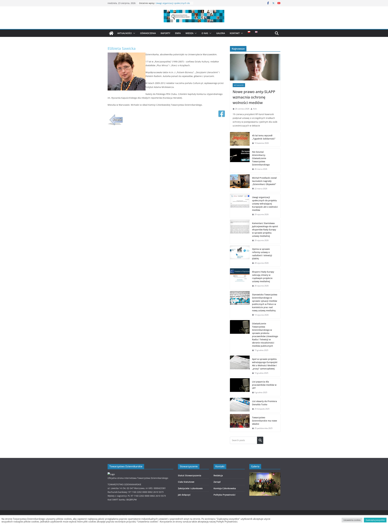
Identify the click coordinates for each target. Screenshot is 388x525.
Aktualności (124, 33)
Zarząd (217, 481)
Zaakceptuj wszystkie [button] (375, 520)
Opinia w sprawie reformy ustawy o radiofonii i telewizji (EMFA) (262, 254)
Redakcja (218, 475)
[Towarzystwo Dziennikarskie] (111, 33)
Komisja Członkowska (225, 488)
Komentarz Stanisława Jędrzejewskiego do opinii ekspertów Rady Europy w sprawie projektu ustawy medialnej (265, 229)
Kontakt (235, 33)
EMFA (178, 33)
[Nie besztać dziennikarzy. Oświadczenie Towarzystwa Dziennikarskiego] (240, 160)
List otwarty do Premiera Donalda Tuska (264, 403)
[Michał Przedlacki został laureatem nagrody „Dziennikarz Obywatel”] (240, 183)
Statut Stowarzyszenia (189, 475)
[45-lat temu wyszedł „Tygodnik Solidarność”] (240, 139)
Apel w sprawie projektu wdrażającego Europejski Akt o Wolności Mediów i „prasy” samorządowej (264, 364)
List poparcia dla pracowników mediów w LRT (264, 384)
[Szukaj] (260, 440)
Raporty (165, 33)
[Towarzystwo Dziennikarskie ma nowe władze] (240, 423)
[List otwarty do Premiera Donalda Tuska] (240, 405)
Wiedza (189, 33)
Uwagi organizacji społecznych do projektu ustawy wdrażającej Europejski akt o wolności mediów (265, 203)
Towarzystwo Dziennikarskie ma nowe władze (264, 420)
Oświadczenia (148, 33)
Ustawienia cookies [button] (352, 520)
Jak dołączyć (184, 494)
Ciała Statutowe (186, 481)
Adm (255, 108)
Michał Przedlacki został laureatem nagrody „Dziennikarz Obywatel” (173, 5)
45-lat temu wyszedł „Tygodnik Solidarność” (263, 137)
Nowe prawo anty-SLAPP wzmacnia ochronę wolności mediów (254, 97)
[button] (133, 33)
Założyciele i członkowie (190, 488)
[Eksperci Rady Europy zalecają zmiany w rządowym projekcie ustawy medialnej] (240, 278)
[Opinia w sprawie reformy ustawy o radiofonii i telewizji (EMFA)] (240, 256)
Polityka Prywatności (224, 494)
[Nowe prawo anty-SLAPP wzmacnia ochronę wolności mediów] (255, 67)
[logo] (111, 474)
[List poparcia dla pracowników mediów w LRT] (240, 387)
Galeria (220, 33)
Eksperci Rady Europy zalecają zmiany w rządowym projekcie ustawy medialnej (263, 276)
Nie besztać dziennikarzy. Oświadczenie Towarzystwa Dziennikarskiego (261, 158)
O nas (205, 33)
